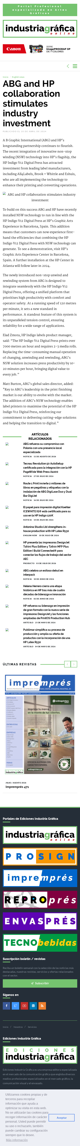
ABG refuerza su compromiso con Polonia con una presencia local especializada (43, 448)
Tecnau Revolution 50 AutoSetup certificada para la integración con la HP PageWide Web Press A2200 (47, 467)
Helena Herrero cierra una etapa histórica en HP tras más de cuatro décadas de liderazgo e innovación (44, 590)
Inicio (5, 77)
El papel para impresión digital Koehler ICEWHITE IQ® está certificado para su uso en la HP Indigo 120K (47, 511)
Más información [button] (17, 1140)
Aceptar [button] (62, 1117)
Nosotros (18, 1027)
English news (18, 77)
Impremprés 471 (17, 787)
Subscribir (42, 983)
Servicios (32, 1027)
